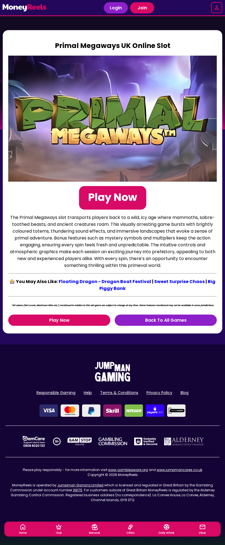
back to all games (166, 320)
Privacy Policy (159, 392)
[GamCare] (33, 441)
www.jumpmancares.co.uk (179, 469)
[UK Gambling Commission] (113, 441)
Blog (185, 392)
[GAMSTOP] (80, 441)
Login (116, 8)
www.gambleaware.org (128, 469)
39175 (77, 490)
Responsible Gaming (55, 392)
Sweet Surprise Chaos (179, 281)
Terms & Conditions (119, 392)
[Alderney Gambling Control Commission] (184, 441)
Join (142, 8)
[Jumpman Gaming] (112, 380)
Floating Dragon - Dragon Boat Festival (105, 281)
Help (88, 392)
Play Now (59, 320)
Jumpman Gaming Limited (80, 485)
